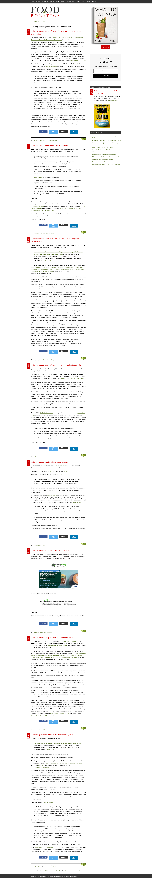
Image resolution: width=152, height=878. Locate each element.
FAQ (83, 1)
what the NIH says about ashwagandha (46, 847)
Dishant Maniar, (69, 763)
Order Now (106, 47)
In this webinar (38, 177)
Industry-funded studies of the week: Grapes (49, 461)
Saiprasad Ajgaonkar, (58, 763)
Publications (60, 1)
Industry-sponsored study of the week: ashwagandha (52, 734)
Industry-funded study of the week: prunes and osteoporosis (56, 365)
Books (52, 1)
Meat (44, 140)
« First (46, 870)
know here (60, 474)
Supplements (55, 360)
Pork (47, 140)
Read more (48, 260)
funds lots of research (60, 465)
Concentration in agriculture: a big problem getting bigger (106, 140)
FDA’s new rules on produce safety (101, 161)
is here (50, 471)
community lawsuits (38, 206)
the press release (52, 495)
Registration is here (112, 100)
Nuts (44, 729)
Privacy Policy (33, 876)
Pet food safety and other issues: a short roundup (104, 154)
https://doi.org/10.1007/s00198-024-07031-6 (73, 378)
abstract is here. (77, 502)
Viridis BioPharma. (49, 802)
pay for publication (51, 66)
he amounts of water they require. (59, 713)
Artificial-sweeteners (38, 632)
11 (69, 870)
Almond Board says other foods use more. (42, 715)
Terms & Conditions (42, 876)
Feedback (45, 1)
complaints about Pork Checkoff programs (42, 210)
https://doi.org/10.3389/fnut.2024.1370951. (43, 767)
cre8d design (74, 876)
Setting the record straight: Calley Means (102, 159)
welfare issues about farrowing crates (70, 208)
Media (78, 1)
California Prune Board (46, 413)
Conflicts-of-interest (38, 140)
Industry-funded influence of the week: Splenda (50, 550)
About (94, 1)
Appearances (70, 1)
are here (66, 471)
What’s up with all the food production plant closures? (105, 156)
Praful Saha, (48, 763)
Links (88, 1)
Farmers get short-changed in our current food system (106, 164)
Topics (38, 1)
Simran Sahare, (78, 763)
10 (65, 870)
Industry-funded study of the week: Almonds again (52, 637)
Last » (79, 870)
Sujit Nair (40, 765)
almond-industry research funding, (69, 641)
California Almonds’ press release (57, 645)
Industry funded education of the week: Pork (49, 145)
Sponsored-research (53, 140)
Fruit (35, 456)
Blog (32, 1)
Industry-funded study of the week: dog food (103, 147)
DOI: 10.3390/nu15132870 (78, 60)
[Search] (120, 1)
